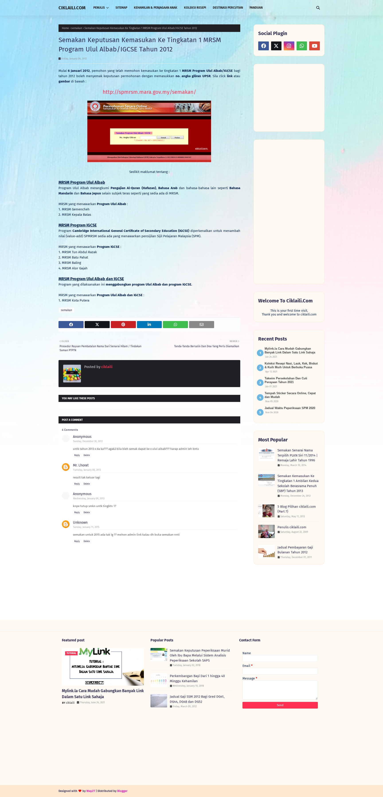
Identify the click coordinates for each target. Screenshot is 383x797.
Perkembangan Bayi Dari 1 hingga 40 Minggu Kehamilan (197, 678)
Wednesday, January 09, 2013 (88, 498)
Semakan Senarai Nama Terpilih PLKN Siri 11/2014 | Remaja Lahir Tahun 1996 (297, 455)
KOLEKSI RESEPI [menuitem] (195, 8)
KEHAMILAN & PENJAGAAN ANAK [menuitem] (155, 8)
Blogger (122, 791)
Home (65, 28)
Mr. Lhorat (81, 465)
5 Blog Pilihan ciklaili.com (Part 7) (296, 509)
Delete (87, 455)
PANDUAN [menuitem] (256, 8)
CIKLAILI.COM (72, 7)
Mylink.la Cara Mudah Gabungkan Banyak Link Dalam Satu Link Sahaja (103, 693)
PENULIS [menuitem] (99, 8)
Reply (77, 455)
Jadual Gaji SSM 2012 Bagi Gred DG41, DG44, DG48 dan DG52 (197, 699)
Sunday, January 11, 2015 (86, 527)
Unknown (80, 522)
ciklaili (106, 367)
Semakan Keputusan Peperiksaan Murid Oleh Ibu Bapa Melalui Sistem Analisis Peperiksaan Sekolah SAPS (200, 655)
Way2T (90, 791)
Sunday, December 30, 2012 (88, 441)
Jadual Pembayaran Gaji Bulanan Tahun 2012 (295, 549)
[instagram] (289, 45)
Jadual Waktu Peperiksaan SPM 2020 (290, 408)
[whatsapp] (302, 45)
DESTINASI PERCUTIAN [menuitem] (228, 8)
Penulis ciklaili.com (291, 527)
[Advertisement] (291, 97)
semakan (76, 28)
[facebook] (263, 45)
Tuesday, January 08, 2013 (87, 469)
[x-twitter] (276, 45)
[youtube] (314, 45)
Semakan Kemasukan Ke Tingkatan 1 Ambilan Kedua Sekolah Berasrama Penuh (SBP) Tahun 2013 (298, 483)
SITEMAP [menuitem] (121, 8)
